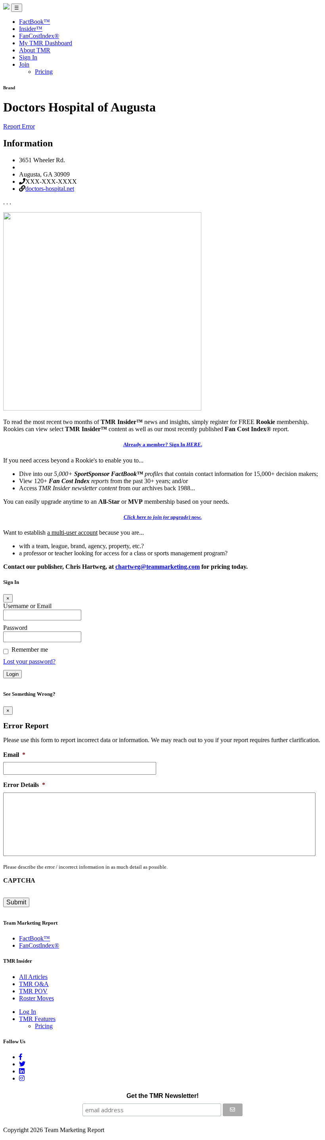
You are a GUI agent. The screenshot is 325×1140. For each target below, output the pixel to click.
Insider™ (30, 28)
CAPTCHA (19, 880)
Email (14, 754)
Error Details (24, 784)
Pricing (44, 71)
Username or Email (27, 606)
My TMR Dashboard (45, 43)
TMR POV (33, 991)
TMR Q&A (34, 984)
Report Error (19, 126)
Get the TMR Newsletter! (162, 1095)
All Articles (33, 976)
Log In (27, 1011)
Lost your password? (29, 661)
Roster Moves (36, 998)
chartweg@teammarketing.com (157, 566)
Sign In (28, 57)
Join (24, 64)
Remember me (29, 649)
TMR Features (37, 1018)
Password (15, 627)
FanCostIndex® (39, 36)
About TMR (34, 50)
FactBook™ (34, 21)
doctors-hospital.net (49, 188)
